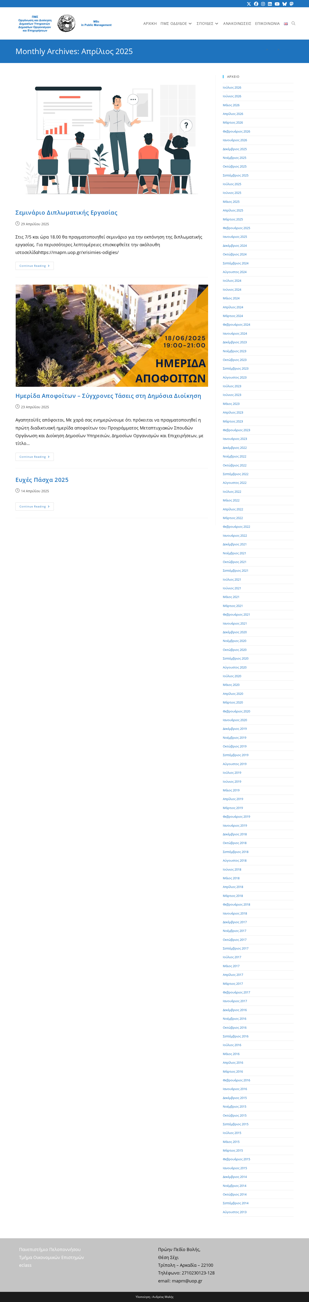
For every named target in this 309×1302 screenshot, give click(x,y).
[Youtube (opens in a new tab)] (277, 3)
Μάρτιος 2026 (233, 122)
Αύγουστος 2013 (234, 1212)
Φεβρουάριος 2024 (236, 324)
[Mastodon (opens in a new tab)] (291, 3)
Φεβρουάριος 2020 (236, 711)
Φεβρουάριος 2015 (236, 1159)
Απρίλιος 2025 (233, 210)
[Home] (263, 49)
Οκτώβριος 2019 (234, 746)
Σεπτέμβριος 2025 (235, 175)
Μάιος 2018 (231, 878)
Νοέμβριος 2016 (234, 1018)
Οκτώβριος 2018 (234, 843)
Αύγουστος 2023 (234, 377)
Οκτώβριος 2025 (234, 166)
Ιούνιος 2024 (232, 289)
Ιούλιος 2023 (232, 386)
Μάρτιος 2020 (233, 702)
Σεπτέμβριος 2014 (235, 1203)
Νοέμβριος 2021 (234, 553)
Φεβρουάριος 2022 (236, 526)
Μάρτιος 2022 (233, 518)
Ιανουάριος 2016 (235, 1089)
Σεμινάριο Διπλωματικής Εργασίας (66, 212)
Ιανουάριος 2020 (235, 720)
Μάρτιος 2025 (233, 219)
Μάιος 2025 (231, 201)
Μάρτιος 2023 (233, 421)
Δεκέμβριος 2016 (235, 1010)
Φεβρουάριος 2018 (236, 904)
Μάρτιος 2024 (233, 316)
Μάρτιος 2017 (233, 983)
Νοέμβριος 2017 (234, 931)
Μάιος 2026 (231, 105)
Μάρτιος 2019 (233, 808)
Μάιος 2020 (231, 685)
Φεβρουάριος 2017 (236, 992)
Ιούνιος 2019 (232, 781)
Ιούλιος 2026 (232, 87)
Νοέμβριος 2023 (234, 351)
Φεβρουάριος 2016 (236, 1080)
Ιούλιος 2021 (232, 579)
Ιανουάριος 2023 (235, 438)
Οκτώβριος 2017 (234, 939)
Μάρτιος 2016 (233, 1071)
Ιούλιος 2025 (232, 184)
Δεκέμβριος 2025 (235, 149)
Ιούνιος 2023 (232, 395)
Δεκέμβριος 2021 (235, 544)
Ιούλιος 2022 (232, 491)
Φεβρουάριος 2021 (236, 614)
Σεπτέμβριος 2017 (235, 948)
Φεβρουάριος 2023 (236, 430)
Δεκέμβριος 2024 (235, 245)
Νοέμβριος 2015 (234, 1106)
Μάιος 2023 (231, 403)
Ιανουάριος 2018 (235, 913)
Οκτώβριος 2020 (234, 649)
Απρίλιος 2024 (233, 307)
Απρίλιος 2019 (233, 799)
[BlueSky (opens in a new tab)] (284, 3)
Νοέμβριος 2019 (234, 737)
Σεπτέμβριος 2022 (235, 474)
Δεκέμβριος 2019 (235, 728)
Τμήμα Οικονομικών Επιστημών (51, 1257)
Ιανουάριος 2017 (235, 1001)
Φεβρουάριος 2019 (236, 816)
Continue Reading (37, 266)
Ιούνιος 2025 (232, 192)
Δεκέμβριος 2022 (235, 447)
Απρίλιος (287, 49)
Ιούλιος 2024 (232, 280)
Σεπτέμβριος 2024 (235, 263)
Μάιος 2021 (231, 597)
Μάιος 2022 (231, 500)
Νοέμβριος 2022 (234, 456)
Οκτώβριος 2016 (234, 1027)
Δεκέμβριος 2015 (235, 1098)
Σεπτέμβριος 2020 (235, 658)
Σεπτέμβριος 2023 (235, 368)
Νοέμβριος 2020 (234, 641)
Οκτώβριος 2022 (234, 465)
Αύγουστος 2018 (234, 860)
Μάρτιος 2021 (233, 606)
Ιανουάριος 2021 (235, 623)
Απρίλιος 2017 (233, 974)
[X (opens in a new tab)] (249, 3)
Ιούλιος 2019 (232, 772)
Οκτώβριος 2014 (234, 1194)
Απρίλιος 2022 (233, 509)
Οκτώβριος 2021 (234, 562)
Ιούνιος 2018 (232, 869)
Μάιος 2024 (231, 298)
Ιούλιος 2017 (232, 957)
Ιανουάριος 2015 (235, 1168)
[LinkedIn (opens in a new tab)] (270, 3)
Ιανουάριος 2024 (235, 333)
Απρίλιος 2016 (233, 1062)
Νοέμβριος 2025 (234, 157)
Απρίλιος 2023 (233, 412)
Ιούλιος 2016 (232, 1045)
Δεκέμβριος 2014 (235, 1177)
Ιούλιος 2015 (232, 1133)
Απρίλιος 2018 (233, 887)
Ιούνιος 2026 (232, 96)
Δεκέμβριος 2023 (235, 342)
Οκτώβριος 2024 (234, 254)
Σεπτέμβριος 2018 (235, 852)
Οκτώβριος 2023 (234, 360)
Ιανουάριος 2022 (235, 535)
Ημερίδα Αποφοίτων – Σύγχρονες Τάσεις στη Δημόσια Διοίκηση (108, 396)
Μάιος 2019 (231, 790)
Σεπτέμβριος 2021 (235, 570)
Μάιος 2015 (231, 1142)
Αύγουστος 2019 (234, 764)
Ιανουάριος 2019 (235, 825)
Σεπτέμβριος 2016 (235, 1036)
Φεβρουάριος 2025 (236, 228)
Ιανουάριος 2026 (235, 140)
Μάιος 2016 (231, 1054)
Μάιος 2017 (231, 966)
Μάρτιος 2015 (233, 1150)
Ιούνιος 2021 (232, 588)
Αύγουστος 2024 (234, 272)
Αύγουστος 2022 (234, 482)
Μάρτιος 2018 (233, 896)
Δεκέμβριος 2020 (235, 632)
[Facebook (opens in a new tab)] (256, 3)
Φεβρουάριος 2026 (236, 131)
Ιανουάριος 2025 (235, 236)
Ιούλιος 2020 (232, 676)
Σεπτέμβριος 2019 (235, 755)
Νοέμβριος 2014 (234, 1185)
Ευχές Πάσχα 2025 (42, 480)
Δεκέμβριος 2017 (235, 922)
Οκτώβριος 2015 (234, 1115)
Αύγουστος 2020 (234, 667)
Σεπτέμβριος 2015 (235, 1124)
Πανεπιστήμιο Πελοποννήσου (50, 1249)
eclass (25, 1265)
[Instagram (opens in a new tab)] (263, 3)
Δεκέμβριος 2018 (235, 834)
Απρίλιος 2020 (233, 693)
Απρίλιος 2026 (233, 114)
